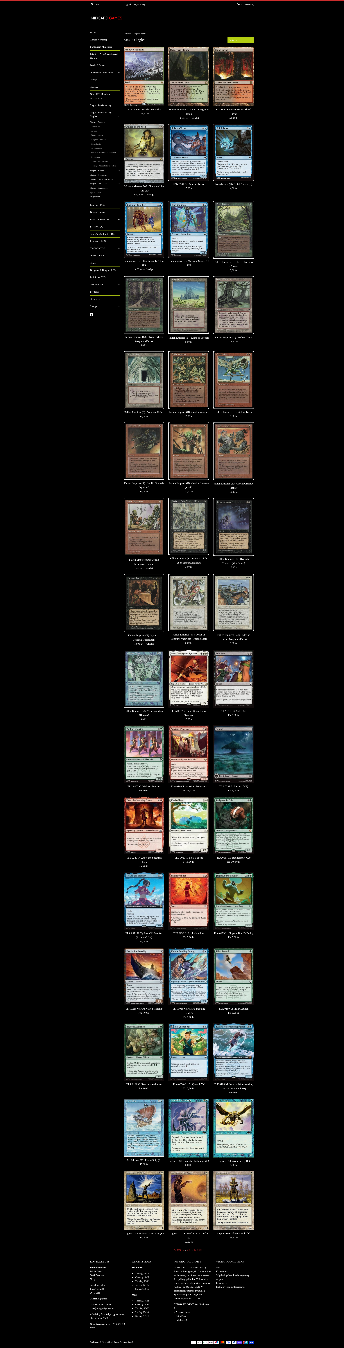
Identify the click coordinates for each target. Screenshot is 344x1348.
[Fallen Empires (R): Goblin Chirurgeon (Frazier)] (144, 527)
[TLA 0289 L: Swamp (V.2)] (233, 754)
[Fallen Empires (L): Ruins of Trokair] (188, 305)
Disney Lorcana (105, 212)
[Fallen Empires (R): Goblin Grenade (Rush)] (188, 451)
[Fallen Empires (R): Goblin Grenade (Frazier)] (233, 451)
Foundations (96, 148)
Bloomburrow (97, 135)
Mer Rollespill (105, 284)
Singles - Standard (104, 122)
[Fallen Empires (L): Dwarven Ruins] (144, 380)
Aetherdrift (96, 126)
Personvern (221, 1283)
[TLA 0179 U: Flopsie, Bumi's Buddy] (233, 901)
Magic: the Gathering (105, 105)
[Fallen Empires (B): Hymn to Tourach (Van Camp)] (233, 527)
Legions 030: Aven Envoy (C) (233, 1160)
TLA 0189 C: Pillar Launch (233, 1008)
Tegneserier (105, 299)
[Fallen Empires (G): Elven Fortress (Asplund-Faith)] (144, 304)
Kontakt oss (222, 1271)
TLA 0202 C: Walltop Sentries (144, 786)
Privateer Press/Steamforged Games (105, 56)
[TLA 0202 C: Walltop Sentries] (144, 754)
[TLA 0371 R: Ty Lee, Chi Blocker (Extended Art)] (144, 901)
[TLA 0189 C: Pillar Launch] (233, 976)
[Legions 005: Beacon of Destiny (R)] (144, 1200)
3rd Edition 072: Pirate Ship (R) (144, 1160)
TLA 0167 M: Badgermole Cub (234, 857)
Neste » (200, 1249)
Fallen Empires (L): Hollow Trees (233, 337)
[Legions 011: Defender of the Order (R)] (188, 1200)
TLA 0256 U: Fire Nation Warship (144, 1008)
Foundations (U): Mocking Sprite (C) (188, 260)
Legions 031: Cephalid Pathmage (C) (189, 1160)
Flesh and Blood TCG (105, 219)
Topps (105, 263)
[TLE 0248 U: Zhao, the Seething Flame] (144, 825)
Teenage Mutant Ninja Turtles (103, 166)
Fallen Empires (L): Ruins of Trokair (189, 337)
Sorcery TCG (105, 226)
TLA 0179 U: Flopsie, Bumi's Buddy (234, 933)
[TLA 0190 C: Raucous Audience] (144, 1052)
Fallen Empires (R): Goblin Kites (233, 411)
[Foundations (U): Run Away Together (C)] (144, 229)
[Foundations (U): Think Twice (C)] (233, 152)
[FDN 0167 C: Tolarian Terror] (188, 152)
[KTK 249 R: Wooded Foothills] (144, 76)
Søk (218, 1267)
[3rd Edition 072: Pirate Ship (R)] (144, 1128)
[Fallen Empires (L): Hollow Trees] (233, 305)
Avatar (94, 131)
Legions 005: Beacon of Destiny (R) (144, 1233)
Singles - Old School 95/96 (105, 179)
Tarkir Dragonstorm (99, 161)
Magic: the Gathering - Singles (104, 114)
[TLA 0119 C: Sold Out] (233, 678)
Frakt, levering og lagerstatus (230, 1286)
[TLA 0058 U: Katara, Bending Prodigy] (188, 976)
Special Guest (95, 192)
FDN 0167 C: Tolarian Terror (189, 184)
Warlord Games (105, 65)
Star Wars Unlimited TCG (105, 234)
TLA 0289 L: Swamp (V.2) (233, 786)
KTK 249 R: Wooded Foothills (144, 109)
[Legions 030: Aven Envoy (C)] (233, 1128)
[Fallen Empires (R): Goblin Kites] (233, 380)
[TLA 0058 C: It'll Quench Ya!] (188, 1052)
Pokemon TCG (105, 205)
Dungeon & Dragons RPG (105, 270)
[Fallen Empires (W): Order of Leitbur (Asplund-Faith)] (233, 602)
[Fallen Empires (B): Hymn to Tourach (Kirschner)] (144, 603)
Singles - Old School (105, 183)
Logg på (127, 4)
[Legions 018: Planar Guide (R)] (233, 1200)
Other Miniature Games (105, 72)
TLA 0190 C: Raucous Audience (144, 1084)
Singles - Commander (105, 188)
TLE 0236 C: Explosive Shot (188, 933)
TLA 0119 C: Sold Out (233, 710)
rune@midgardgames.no (102, 1308)
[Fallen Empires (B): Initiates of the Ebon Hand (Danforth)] (188, 526)
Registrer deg (139, 4)
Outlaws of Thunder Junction (103, 152)
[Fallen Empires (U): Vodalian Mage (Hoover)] (144, 678)
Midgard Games (113, 1342)
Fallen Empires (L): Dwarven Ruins (144, 412)
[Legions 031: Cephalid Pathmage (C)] (188, 1128)
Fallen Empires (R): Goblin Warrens (189, 412)
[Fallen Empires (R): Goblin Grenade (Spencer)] (144, 451)
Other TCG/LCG (105, 255)
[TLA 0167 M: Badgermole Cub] (233, 825)
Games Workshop (105, 39)
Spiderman (95, 157)
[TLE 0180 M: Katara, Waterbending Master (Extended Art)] (233, 1052)
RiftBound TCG (105, 241)
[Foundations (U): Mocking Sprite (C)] (188, 229)
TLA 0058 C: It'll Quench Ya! (189, 1084)
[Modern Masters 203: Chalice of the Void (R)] (144, 153)
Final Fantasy (97, 144)
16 (195, 1249)
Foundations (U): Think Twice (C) (233, 184)
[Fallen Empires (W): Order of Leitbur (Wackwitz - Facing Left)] (188, 602)
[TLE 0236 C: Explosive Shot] (188, 901)
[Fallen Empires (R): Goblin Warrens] (188, 380)
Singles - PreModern (105, 175)
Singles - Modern (105, 170)
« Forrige (177, 1249)
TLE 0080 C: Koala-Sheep (188, 857)
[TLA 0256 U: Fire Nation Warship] (144, 976)
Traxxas (94, 87)
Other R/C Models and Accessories (105, 96)
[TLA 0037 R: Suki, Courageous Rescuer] (188, 678)
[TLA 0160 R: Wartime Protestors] (188, 754)
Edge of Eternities (98, 139)
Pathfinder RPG (105, 277)
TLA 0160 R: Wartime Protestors (189, 786)
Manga (105, 306)
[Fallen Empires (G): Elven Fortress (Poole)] (233, 230)
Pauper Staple (95, 197)
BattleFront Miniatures (105, 46)
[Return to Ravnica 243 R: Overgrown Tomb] (188, 76)
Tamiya (105, 79)
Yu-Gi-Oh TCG (105, 248)
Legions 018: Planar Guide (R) (233, 1233)
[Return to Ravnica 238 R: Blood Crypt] (233, 76)
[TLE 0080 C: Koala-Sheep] (188, 825)
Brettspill (105, 291)
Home (93, 32)
